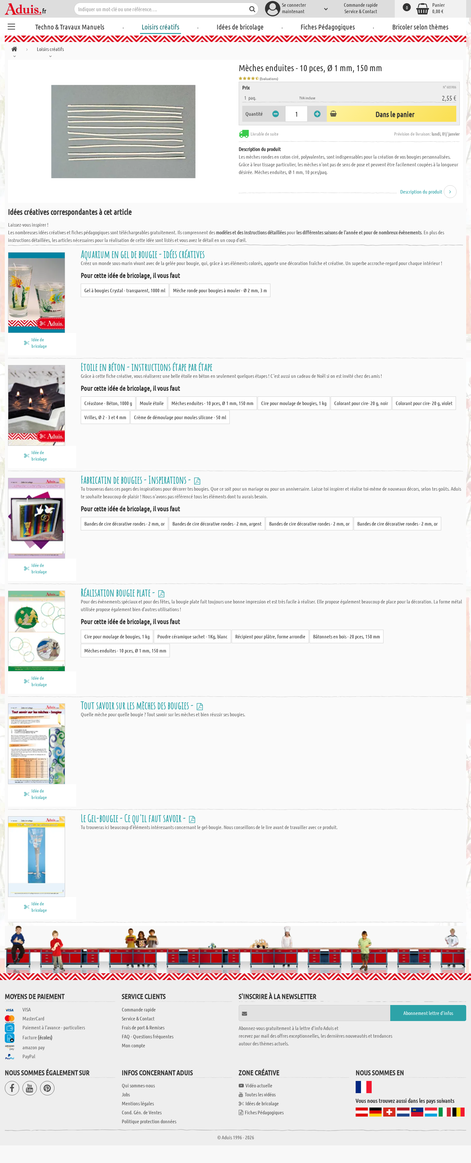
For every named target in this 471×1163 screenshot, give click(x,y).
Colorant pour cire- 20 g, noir (361, 403)
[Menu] (11, 25)
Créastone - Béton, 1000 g (108, 403)
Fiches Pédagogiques (328, 26)
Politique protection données (149, 1121)
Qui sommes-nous (138, 1085)
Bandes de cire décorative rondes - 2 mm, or (124, 523)
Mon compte (133, 1045)
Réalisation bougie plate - (119, 592)
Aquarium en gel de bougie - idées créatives (143, 254)
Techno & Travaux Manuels (69, 26)
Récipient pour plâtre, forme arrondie (270, 636)
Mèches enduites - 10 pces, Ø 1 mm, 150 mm (212, 403)
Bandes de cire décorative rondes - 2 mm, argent (216, 523)
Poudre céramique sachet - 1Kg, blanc (192, 636)
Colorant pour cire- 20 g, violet (424, 403)
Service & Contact (360, 11)
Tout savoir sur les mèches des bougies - (138, 705)
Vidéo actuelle (258, 1085)
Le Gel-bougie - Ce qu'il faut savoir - (134, 818)
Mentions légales (138, 1103)
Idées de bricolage (240, 26)
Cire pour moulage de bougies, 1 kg (293, 403)
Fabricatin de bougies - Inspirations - (137, 479)
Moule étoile (152, 403)
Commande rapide (361, 5)
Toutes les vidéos (260, 1094)
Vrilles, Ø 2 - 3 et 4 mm (105, 417)
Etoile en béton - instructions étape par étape (146, 366)
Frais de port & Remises (143, 1027)
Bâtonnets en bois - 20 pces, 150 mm (346, 636)
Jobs (126, 1094)
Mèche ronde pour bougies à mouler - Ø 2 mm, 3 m (220, 290)
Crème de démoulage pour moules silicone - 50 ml (180, 417)
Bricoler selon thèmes (420, 26)
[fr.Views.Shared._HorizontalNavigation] (14, 50)
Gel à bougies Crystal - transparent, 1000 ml (124, 290)
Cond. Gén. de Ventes (141, 1112)
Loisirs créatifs (160, 26)
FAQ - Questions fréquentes (147, 1036)
